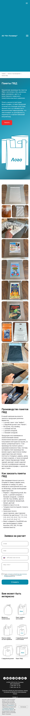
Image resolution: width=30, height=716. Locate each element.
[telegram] (13, 678)
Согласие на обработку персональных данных (15, 692)
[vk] (19, 678)
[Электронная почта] (7, 678)
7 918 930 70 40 (15, 685)
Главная (4, 73)
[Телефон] (4, 678)
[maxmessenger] (10, 678)
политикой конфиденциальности (13, 576)
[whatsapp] (16, 678)
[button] (7, 122)
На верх (14, 697)
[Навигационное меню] (27, 36)
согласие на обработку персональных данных (15, 574)
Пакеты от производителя (14, 73)
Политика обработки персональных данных (15, 690)
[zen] (22, 678)
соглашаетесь (10, 705)
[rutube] (25, 678)
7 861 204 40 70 (15, 687)
